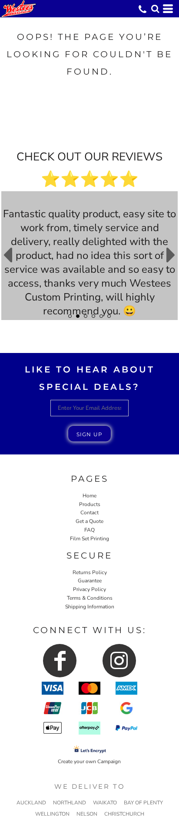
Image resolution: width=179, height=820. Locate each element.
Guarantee (90, 580)
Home (89, 495)
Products (89, 504)
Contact (89, 512)
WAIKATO (105, 802)
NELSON (86, 813)
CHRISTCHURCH (124, 813)
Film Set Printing (89, 538)
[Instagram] (119, 660)
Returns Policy (90, 572)
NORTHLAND (69, 802)
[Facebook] (59, 660)
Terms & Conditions (90, 598)
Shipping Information (89, 606)
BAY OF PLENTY (143, 802)
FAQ (89, 529)
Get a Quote (89, 521)
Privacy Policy (89, 589)
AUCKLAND (31, 802)
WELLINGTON (52, 813)
